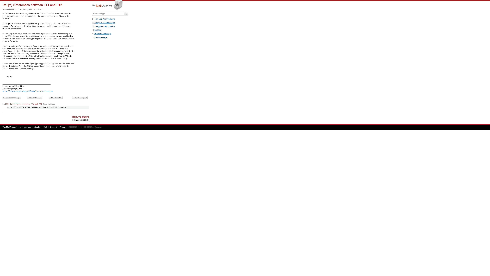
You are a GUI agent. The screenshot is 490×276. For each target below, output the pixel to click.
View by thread (34, 98)
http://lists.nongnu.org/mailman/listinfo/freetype (28, 91)
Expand (97, 30)
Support (53, 127)
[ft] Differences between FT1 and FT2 (23, 104)
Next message (79, 98)
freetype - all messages (104, 23)
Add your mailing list (32, 127)
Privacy (63, 127)
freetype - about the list (104, 26)
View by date (56, 98)
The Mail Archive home (104, 19)
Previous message (12, 98)
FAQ (45, 127)
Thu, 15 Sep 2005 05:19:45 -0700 (31, 10)
